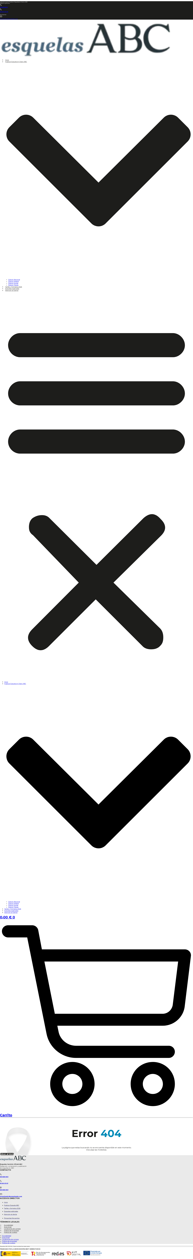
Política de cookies (10, 1232)
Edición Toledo (13, 285)
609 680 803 (4, 1177)
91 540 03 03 (4, 12)
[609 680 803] (1, 1174)
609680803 (4, 7)
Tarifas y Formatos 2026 (13, 287)
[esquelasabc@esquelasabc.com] (1, 16)
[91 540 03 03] (1, 9)
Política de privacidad (11, 1230)
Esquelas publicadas (12, 289)
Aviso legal (7, 1227)
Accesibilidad (8, 1225)
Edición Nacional (14, 280)
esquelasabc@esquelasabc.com (9, 18)
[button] (96, 486)
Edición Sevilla (13, 283)
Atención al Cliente (11, 290)
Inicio (7, 60)
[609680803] (1, 5)
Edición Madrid (13, 281)
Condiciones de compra (12, 1229)
